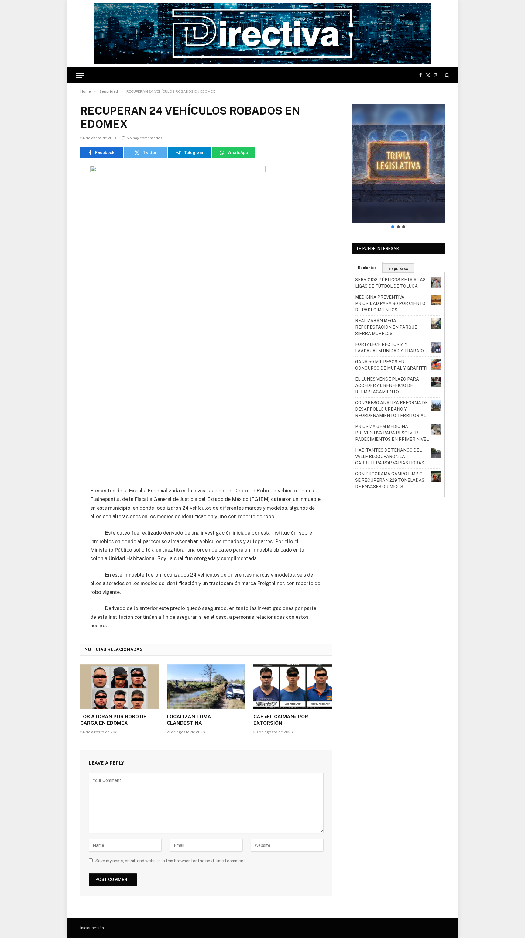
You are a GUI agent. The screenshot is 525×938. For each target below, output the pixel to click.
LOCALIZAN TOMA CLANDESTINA (189, 720)
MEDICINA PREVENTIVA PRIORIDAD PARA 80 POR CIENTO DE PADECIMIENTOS (390, 303)
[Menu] (80, 75)
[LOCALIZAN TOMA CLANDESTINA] (206, 686)
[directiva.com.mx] (262, 33)
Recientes (367, 267)
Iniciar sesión (92, 928)
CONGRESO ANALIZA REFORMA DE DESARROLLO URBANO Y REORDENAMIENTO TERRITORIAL (391, 409)
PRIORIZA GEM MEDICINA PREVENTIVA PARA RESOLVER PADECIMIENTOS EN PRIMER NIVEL (392, 433)
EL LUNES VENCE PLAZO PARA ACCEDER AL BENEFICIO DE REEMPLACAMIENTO (387, 385)
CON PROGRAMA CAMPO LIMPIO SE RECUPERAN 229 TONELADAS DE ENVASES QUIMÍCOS (389, 480)
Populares (398, 269)
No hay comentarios (145, 138)
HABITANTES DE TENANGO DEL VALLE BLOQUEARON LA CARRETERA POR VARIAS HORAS (389, 456)
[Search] (446, 75)
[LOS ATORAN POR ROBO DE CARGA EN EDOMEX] (119, 686)
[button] (398, 163)
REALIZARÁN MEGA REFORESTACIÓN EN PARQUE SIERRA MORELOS (386, 327)
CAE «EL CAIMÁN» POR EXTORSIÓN (280, 720)
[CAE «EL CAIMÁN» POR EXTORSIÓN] (292, 686)
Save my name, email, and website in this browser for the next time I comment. (170, 860)
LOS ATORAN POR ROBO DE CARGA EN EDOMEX (113, 720)
